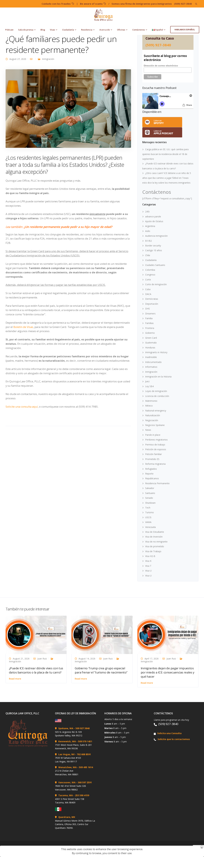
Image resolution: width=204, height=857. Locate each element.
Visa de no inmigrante (156, 541)
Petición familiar (153, 454)
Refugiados (151, 468)
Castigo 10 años (153, 250)
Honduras (150, 347)
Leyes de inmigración (156, 391)
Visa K (148, 560)
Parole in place (152, 434)
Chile (147, 255)
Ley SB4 (149, 386)
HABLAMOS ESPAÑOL (185, 29)
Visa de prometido (154, 546)
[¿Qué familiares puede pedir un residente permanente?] (68, 108)
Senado (149, 497)
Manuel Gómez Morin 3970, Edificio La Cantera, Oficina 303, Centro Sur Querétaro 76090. (75, 824)
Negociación (151, 420)
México (149, 405)
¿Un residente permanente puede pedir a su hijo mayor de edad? (68, 227)
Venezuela (150, 527)
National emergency (155, 410)
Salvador (149, 488)
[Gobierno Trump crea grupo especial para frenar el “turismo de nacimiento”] (101, 634)
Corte (148, 279)
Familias (149, 323)
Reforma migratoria (155, 463)
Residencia (86, 29)
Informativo (151, 366)
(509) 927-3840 (183, 3)
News (148, 429)
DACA (148, 294)
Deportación (151, 303)
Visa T (148, 565)
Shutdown (150, 502)
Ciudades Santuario (155, 265)
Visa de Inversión (154, 536)
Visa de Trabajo (153, 551)
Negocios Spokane (155, 425)
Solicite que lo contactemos (174, 739)
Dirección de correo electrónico (161, 65)
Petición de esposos (155, 449)
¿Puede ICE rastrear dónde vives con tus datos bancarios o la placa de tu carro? (36, 670)
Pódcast (9, 29)
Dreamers (150, 313)
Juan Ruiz (42, 658)
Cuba (147, 289)
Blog (42, 29)
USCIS (148, 517)
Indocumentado (153, 362)
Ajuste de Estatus (154, 221)
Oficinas (121, 29)
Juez (147, 381)
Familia (149, 318)
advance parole (153, 216)
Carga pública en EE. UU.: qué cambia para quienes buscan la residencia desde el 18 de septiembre (165, 154)
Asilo (147, 231)
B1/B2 (148, 240)
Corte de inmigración (156, 284)
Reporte (149, 473)
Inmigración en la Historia (158, 376)
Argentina (150, 226)
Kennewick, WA (67, 741)
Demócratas (151, 298)
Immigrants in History (156, 352)
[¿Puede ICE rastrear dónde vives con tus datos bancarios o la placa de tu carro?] (36, 634)
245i (147, 211)
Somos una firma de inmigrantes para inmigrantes (142, 3)
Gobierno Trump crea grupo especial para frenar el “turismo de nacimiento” (101, 670)
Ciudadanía (68, 29)
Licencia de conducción (157, 396)
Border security (153, 245)
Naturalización (152, 415)
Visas (52, 29)
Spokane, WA (65, 728)
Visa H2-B (150, 556)
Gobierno (150, 332)
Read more (15, 678)
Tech (147, 507)
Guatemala (151, 342)
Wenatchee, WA (67, 767)
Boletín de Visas (23, 327)
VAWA (148, 522)
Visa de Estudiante (154, 531)
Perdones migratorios (156, 439)
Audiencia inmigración (156, 235)
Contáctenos (138, 29)
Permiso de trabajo (155, 444)
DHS (147, 308)
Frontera (149, 328)
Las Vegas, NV (66, 754)
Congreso (150, 274)
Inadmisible (151, 357)
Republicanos (152, 478)
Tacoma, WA (65, 795)
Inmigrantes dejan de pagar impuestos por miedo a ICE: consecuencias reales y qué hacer (167, 672)
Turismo (149, 512)
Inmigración (48, 58)
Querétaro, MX (66, 817)
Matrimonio (151, 400)
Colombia (150, 269)
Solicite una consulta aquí (22, 406)
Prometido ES (152, 459)
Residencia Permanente (157, 483)
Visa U (148, 570)
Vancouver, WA (67, 782)
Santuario (150, 493)
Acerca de (104, 29)
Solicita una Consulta (169, 733)
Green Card (151, 337)
